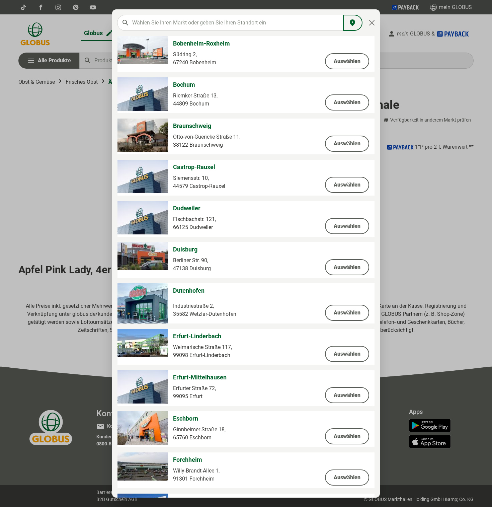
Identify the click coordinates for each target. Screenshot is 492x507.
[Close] (372, 22)
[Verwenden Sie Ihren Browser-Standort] (352, 23)
